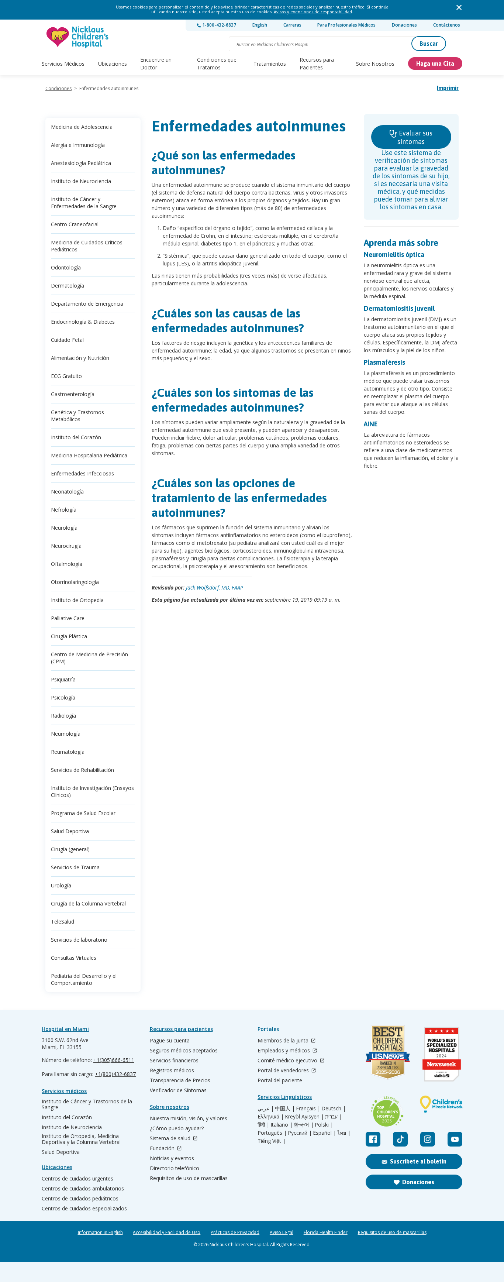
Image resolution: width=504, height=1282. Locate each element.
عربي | (266, 1108)
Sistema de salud (171, 1138)
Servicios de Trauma (75, 867)
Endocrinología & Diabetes (83, 321)
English (259, 25)
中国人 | (285, 1108)
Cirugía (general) (70, 849)
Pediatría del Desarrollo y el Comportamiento (84, 979)
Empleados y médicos (284, 1051)
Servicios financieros (174, 1060)
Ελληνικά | (271, 1117)
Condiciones (58, 88)
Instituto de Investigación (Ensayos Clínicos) (92, 791)
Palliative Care (67, 618)
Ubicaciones (112, 63)
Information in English (100, 1232)
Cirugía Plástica (69, 636)
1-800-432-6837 (218, 25)
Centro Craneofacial (75, 224)
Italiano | (281, 1125)
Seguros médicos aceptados (184, 1051)
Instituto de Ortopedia (77, 600)
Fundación (163, 1148)
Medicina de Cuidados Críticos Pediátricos (86, 246)
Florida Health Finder (326, 1232)
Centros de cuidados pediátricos (80, 1199)
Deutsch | (333, 1108)
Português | (272, 1133)
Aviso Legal (281, 1232)
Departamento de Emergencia (87, 303)
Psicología (63, 697)
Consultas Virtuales (73, 957)
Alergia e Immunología (78, 144)
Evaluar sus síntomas (414, 137)
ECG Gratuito (66, 375)
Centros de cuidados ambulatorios (83, 1189)
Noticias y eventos (172, 1158)
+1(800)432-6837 (115, 1074)
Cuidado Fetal (67, 339)
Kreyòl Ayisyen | (304, 1117)
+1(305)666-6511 (113, 1059)
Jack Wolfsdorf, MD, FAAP (214, 587)
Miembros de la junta (284, 1041)
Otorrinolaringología (75, 581)
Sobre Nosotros (375, 63)
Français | (308, 1108)
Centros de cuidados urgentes (77, 1179)
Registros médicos (172, 1070)
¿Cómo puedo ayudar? (177, 1128)
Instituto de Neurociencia (81, 181)
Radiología (63, 715)
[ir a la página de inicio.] (78, 37)
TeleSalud (62, 921)
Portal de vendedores (284, 1071)
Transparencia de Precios (180, 1080)
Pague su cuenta (170, 1041)
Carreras (292, 25)
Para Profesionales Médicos (346, 25)
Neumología (65, 733)
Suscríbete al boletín (418, 1161)
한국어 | (304, 1125)
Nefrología (63, 509)
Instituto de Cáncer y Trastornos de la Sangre (87, 1104)
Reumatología (67, 751)
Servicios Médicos (63, 63)
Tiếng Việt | (272, 1141)
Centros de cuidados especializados (84, 1208)
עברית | (333, 1117)
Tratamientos (269, 63)
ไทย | (344, 1133)
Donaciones (404, 25)
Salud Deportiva (70, 831)
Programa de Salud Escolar (83, 813)
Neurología (64, 527)
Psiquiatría (63, 679)
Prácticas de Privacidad (235, 1232)
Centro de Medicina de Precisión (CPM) (89, 658)
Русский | (300, 1133)
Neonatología (67, 491)
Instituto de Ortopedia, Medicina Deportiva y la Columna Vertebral (81, 1139)
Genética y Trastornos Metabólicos (77, 416)
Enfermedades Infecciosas (82, 473)
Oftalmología (66, 563)
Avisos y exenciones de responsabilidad (313, 11)
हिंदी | (263, 1125)
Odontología (66, 267)
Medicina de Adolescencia (82, 126)
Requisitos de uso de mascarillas (189, 1178)
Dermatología (67, 285)
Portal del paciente (280, 1080)
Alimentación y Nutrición (80, 357)
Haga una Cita (435, 63)
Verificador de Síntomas (178, 1090)
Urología (61, 885)
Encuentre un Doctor (156, 63)
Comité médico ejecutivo (288, 1061)
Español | (324, 1133)
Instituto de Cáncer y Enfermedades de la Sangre (84, 203)
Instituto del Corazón (76, 437)
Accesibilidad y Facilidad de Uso (166, 1232)
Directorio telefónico (174, 1168)
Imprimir (448, 88)
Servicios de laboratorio (79, 939)
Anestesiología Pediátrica (81, 162)
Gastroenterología (72, 394)
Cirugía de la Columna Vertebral (88, 903)
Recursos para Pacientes (317, 63)
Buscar (429, 43)
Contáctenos (446, 25)
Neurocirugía (66, 545)
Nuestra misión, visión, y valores (188, 1118)
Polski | (324, 1125)
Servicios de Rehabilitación (82, 769)
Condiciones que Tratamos (217, 63)
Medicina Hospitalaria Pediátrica (89, 455)
